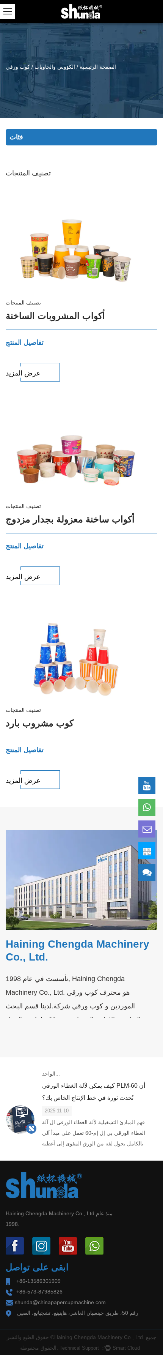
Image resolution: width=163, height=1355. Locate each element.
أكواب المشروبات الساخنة (55, 316)
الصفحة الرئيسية (98, 67)
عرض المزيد (23, 373)
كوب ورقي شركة (78, 1006)
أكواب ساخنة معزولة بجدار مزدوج (70, 519)
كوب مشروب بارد (40, 723)
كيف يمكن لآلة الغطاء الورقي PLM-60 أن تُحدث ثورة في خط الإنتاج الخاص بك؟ (93, 1091)
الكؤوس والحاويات (54, 67)
